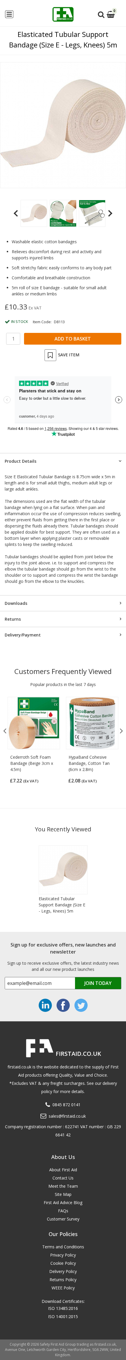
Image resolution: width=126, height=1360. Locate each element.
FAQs (63, 1210)
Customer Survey (63, 1219)
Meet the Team (63, 1186)
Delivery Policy (63, 1271)
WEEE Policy (63, 1288)
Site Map (63, 1194)
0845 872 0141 (66, 1104)
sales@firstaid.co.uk (67, 1116)
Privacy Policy (63, 1255)
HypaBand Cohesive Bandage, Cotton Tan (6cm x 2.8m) (89, 763)
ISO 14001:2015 (63, 1316)
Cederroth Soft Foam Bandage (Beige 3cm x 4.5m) (31, 763)
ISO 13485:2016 (63, 1308)
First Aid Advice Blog (63, 1202)
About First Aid (63, 1169)
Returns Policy (63, 1279)
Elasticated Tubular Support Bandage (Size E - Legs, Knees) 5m (62, 905)
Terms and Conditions (63, 1247)
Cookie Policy (63, 1263)
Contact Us (63, 1178)
